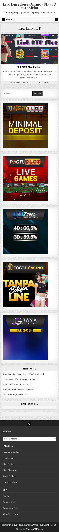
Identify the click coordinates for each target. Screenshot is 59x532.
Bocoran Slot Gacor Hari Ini (16, 384)
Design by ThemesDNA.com (29, 529)
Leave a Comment (42, 83)
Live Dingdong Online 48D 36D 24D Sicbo (29, 6)
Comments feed (10, 508)
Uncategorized (29, 41)
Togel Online (9, 476)
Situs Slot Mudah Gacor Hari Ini (18, 389)
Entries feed (9, 502)
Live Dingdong (10, 470)
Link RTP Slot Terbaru (29, 67)
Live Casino (8, 464)
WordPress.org (10, 514)
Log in (6, 496)
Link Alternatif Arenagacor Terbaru (20, 379)
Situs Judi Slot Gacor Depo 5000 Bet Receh (23, 374)
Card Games (9, 458)
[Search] (56, 19)
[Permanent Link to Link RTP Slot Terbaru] (29, 49)
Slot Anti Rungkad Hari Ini (15, 394)
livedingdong (15, 83)
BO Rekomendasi (11, 452)
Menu (9, 19)
